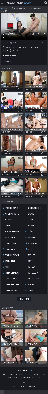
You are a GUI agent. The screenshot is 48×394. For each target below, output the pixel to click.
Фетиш (36, 47)
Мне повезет (33, 386)
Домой (12, 386)
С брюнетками (23, 47)
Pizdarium (18, 3)
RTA (24, 382)
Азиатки (15, 47)
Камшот (30, 47)
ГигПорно (5, 50)
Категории (22, 386)
